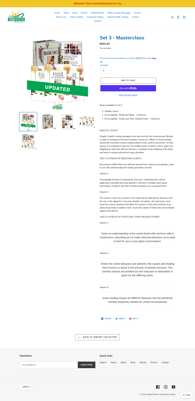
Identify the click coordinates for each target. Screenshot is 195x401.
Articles (142, 362)
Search (103, 362)
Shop (132, 362)
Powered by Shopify (167, 394)
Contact (165, 362)
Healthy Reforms (152, 394)
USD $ (25, 387)
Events (154, 362)
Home (113, 362)
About (123, 362)
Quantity (104, 65)
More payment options (128, 95)
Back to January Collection (99, 337)
